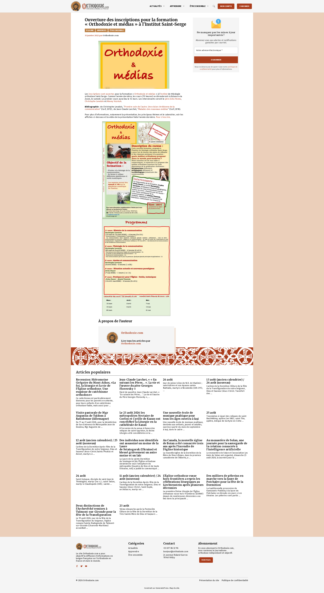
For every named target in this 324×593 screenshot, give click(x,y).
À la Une (90, 30)
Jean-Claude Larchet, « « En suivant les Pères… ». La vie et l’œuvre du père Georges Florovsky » (139, 384)
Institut (164, 94)
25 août (211, 412)
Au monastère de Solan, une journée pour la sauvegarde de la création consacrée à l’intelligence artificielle (226, 445)
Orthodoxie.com (132, 332)
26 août (168, 379)
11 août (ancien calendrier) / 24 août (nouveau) (140, 477)
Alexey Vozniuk (114, 101)
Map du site (174, 588)
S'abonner (244, 6)
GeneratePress (162, 588)
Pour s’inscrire (163, 117)
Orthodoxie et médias (144, 94)
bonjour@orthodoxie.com (175, 551)
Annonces (101, 30)
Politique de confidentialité (235, 580)
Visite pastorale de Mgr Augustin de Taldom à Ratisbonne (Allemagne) (92, 415)
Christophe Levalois (94, 101)
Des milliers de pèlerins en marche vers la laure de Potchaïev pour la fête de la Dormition (224, 480)
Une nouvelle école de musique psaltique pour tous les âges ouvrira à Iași (181, 415)
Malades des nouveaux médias (153, 109)
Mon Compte (226, 6)
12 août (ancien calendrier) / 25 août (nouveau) (96, 442)
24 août (81, 475)
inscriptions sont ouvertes (101, 94)
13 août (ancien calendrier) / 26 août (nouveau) (225, 381)
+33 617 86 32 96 (170, 548)
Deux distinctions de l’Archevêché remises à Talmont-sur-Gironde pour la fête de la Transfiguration (96, 510)
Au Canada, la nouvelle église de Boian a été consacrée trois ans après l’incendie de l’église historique (183, 445)
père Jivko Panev (173, 99)
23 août (124, 505)
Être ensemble (198, 6)
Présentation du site (209, 580)
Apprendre (175, 6)
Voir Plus (206, 560)
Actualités (156, 6)
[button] (164, 6)
